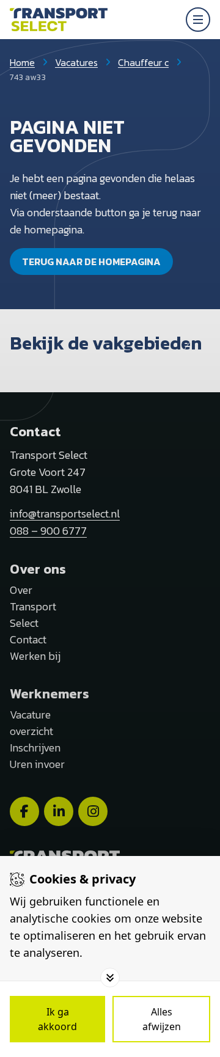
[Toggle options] (110, 977)
